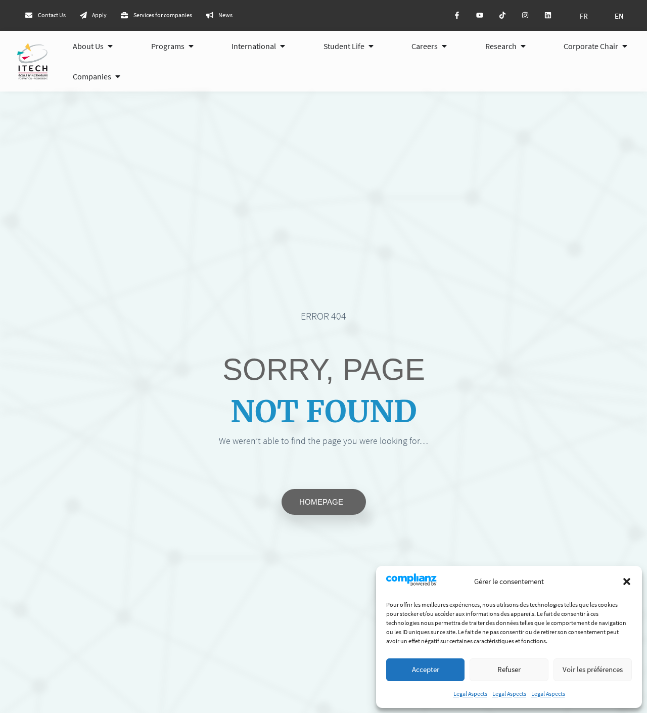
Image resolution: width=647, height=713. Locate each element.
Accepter (425, 669)
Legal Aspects (470, 693)
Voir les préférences (593, 669)
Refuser (509, 669)
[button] (627, 581)
